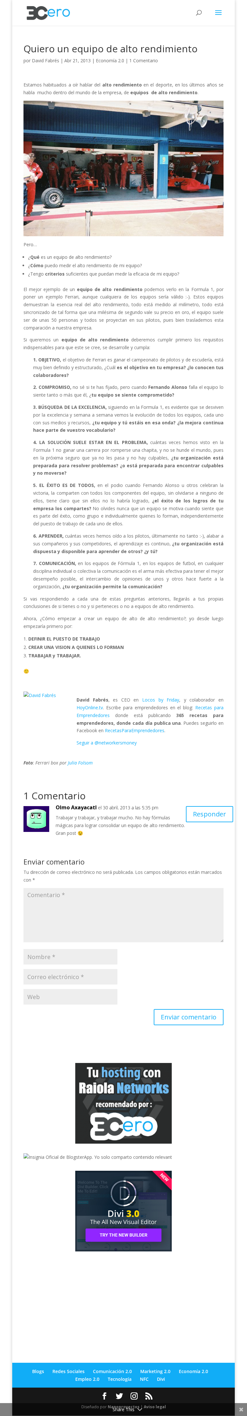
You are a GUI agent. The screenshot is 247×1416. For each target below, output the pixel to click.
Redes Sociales (68, 1371)
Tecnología (120, 1379)
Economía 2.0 (110, 60)
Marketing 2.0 (155, 1371)
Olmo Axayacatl (76, 807)
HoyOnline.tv (90, 707)
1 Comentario (143, 60)
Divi (161, 1379)
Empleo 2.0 (87, 1379)
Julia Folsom (80, 763)
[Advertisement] (71, 1301)
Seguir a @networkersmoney (107, 743)
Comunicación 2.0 (112, 1371)
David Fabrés (45, 60)
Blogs (38, 1371)
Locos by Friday (160, 700)
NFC (144, 1379)
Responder (209, 814)
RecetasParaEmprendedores (134, 730)
